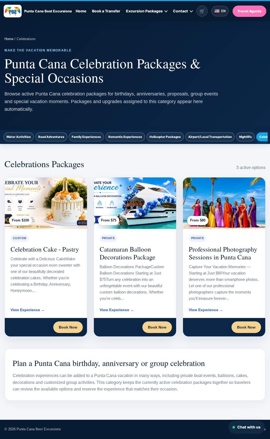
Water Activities (18, 137)
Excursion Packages (144, 11)
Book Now (68, 327)
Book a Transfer (106, 11)
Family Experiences (86, 137)
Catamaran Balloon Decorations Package (127, 253)
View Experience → (28, 310)
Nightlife (245, 137)
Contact (180, 11)
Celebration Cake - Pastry (45, 249)
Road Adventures (51, 137)
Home (81, 11)
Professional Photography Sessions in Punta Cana (223, 253)
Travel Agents (249, 11)
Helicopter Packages (165, 137)
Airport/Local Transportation (210, 137)
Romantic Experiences (125, 137)
